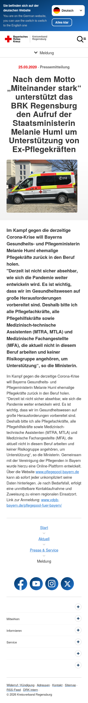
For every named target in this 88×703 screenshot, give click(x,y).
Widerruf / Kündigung (20, 685)
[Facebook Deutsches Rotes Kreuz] (20, 583)
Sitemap (70, 685)
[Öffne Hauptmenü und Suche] (81, 39)
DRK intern (30, 689)
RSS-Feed (14, 689)
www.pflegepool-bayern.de (57, 471)
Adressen (43, 685)
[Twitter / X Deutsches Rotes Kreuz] (67, 583)
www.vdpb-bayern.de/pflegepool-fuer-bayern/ (34, 502)
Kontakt (57, 685)
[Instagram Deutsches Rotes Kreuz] (51, 583)
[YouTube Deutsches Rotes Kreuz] (36, 583)
